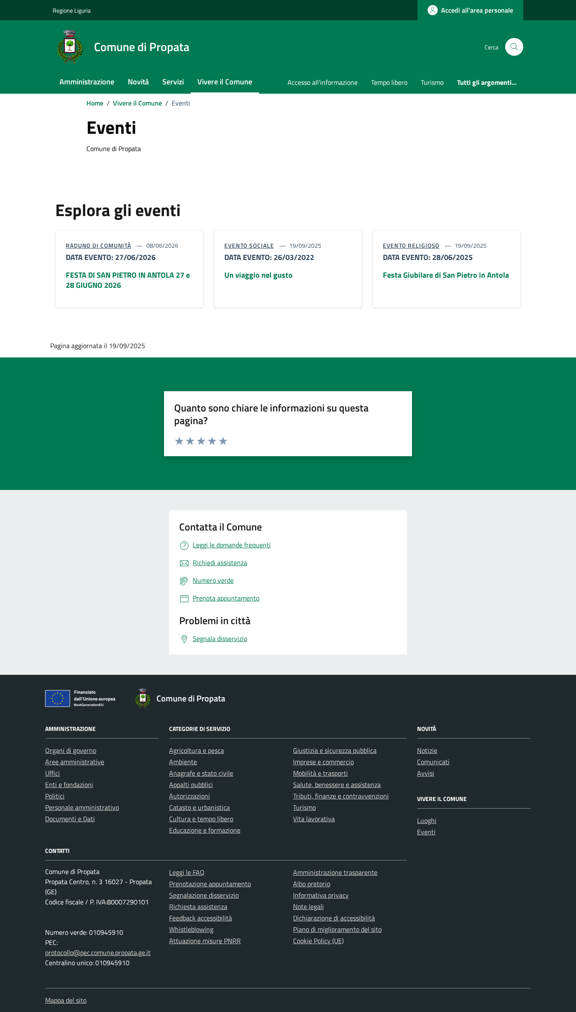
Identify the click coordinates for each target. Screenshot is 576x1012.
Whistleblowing (191, 929)
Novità (138, 81)
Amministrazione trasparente (335, 872)
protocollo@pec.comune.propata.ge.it (98, 952)
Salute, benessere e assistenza (337, 784)
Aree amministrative (74, 762)
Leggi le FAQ (187, 872)
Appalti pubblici (191, 784)
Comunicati (433, 762)
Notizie (427, 750)
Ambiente (183, 762)
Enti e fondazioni (69, 784)
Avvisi (425, 773)
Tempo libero (389, 82)
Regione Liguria (72, 10)
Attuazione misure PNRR (205, 941)
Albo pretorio (311, 884)
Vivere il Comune (224, 81)
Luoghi (426, 820)
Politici (55, 796)
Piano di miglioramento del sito (337, 929)
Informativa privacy (321, 895)
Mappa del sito (65, 1000)
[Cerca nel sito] (514, 47)
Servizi (173, 81)
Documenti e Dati (70, 819)
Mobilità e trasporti (320, 773)
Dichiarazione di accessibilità (334, 918)
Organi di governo (70, 750)
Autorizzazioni (189, 796)
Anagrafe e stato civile (201, 773)
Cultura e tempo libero (201, 819)
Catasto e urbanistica (199, 807)
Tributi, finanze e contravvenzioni (341, 796)
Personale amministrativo (82, 807)
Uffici (52, 773)
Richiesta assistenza (198, 906)
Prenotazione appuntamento (210, 884)
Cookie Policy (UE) (318, 941)
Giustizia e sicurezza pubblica (335, 750)
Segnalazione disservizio (204, 895)
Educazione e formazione (204, 830)
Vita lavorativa (314, 819)
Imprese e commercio (323, 762)
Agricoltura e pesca (196, 750)
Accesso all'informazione (323, 82)
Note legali (308, 906)
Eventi (426, 832)
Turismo (432, 82)
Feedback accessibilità (200, 918)
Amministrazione (86, 81)
